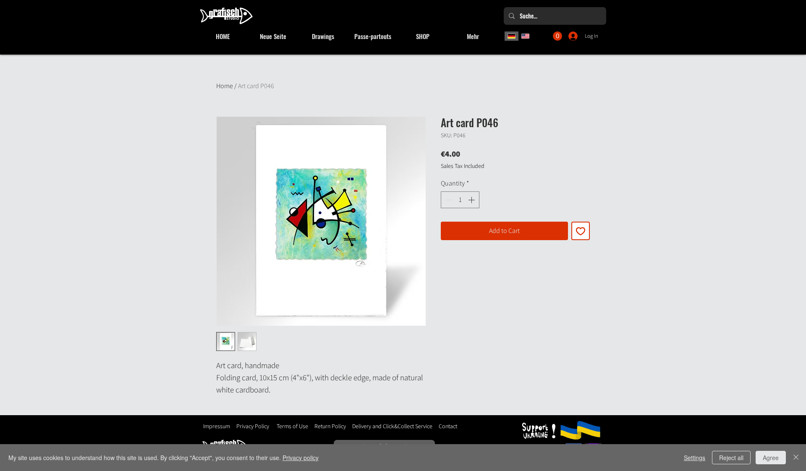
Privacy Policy (252, 426)
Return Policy (329, 426)
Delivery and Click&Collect (383, 426)
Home (224, 85)
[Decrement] (448, 200)
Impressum (216, 426)
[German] (511, 36)
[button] (557, 36)
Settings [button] (694, 457)
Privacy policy (301, 457)
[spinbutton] (460, 200)
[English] (525, 36)
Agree (771, 457)
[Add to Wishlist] (580, 231)
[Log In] (574, 36)
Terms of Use (292, 426)
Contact (448, 426)
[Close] (796, 457)
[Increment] (472, 200)
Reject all (731, 457)
